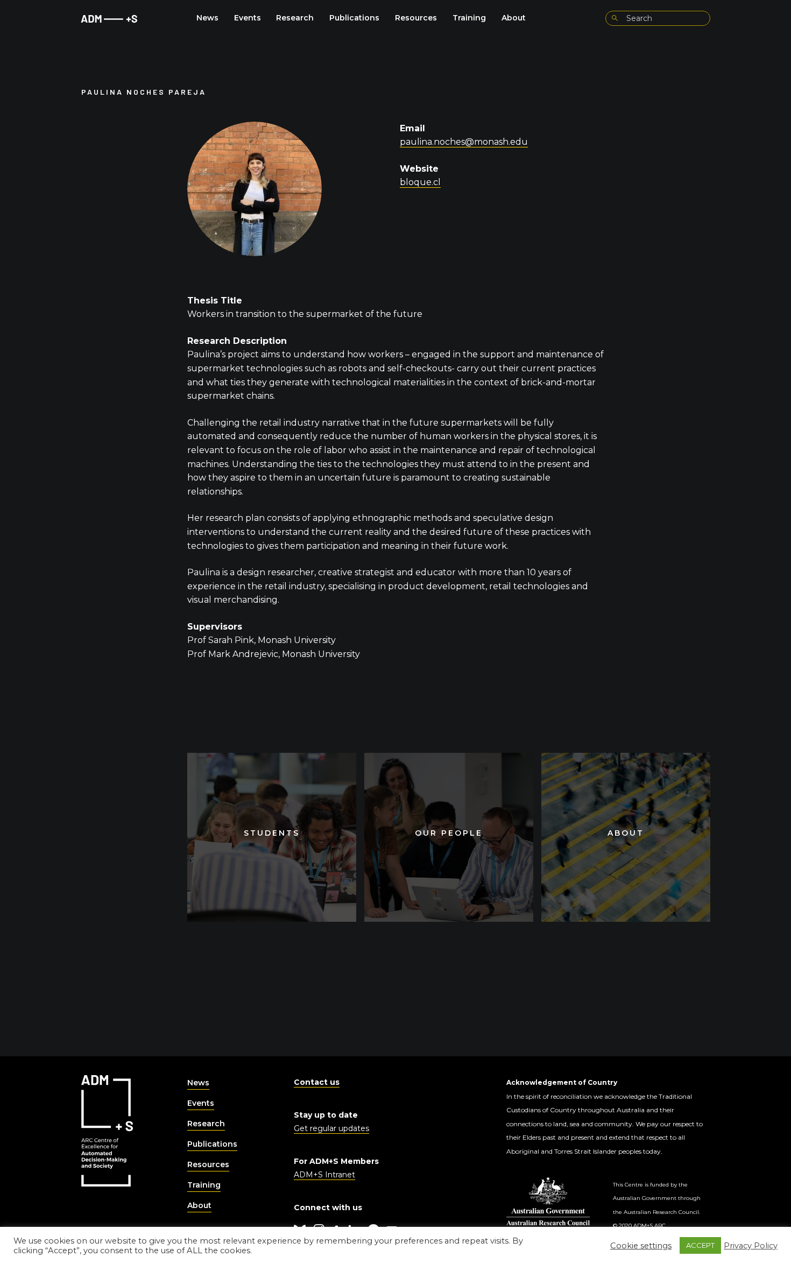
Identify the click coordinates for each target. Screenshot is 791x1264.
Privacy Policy (751, 1246)
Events (247, 18)
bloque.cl (420, 182)
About (514, 18)
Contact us (317, 1082)
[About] (625, 837)
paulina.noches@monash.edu (464, 142)
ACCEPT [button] (700, 1245)
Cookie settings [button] (641, 1246)
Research (295, 18)
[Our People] (448, 837)
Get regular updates (331, 1128)
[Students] (271, 837)
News (207, 18)
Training (469, 18)
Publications (354, 18)
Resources (416, 18)
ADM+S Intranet (324, 1175)
